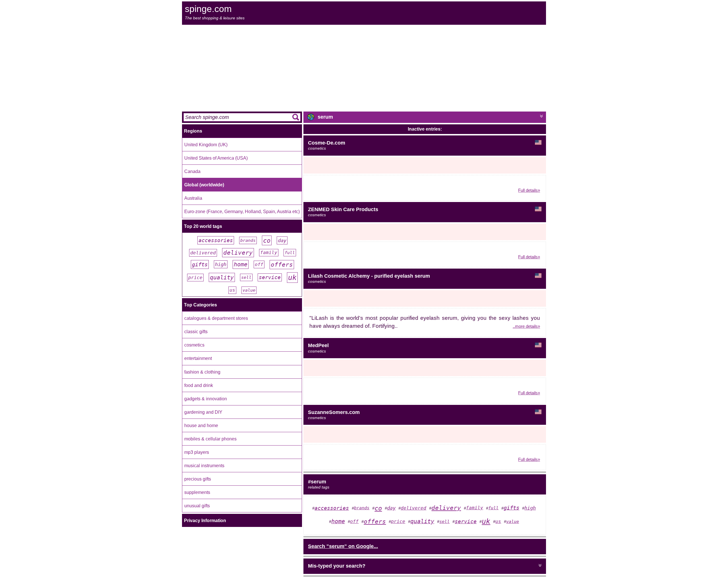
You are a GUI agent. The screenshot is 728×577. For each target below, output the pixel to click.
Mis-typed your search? (336, 566)
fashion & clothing (202, 371)
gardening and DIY (203, 412)
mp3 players (196, 452)
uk (292, 277)
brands (248, 240)
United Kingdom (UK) (206, 144)
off (259, 264)
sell (246, 277)
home (240, 264)
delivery (238, 252)
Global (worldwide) (204, 184)
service (270, 277)
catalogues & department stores (216, 318)
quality (222, 277)
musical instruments (204, 465)
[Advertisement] (364, 67)
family (268, 252)
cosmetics (194, 344)
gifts (200, 264)
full (290, 252)
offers (282, 264)
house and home (201, 425)
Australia (193, 198)
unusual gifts (197, 505)
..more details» (526, 326)
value (249, 290)
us (232, 290)
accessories (215, 240)
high (220, 264)
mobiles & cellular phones (210, 438)
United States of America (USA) (216, 157)
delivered (203, 252)
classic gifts (196, 331)
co (266, 240)
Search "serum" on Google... (343, 546)
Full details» (529, 190)
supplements (197, 492)
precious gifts (197, 478)
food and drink (198, 385)
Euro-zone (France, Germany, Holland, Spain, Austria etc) (242, 211)
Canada (192, 171)
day (282, 240)
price (195, 277)
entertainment (198, 358)
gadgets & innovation (205, 398)
